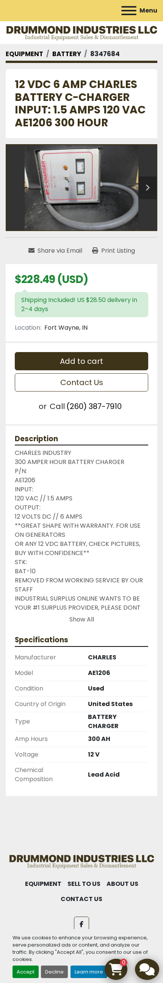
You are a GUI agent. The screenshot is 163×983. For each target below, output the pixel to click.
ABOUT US (122, 883)
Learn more (89, 972)
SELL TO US (83, 883)
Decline (54, 972)
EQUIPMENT (43, 883)
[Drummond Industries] (81, 860)
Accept (25, 972)
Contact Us (81, 382)
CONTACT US (81, 899)
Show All (81, 619)
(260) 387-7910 (94, 406)
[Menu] (128, 10)
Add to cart (81, 361)
